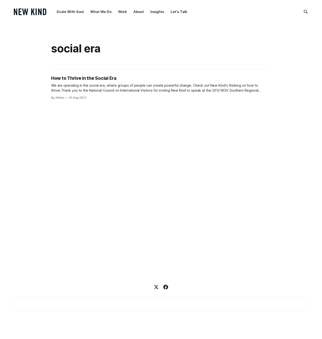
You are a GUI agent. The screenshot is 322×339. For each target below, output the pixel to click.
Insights (157, 11)
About (138, 11)
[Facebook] (165, 287)
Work (122, 11)
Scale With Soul (70, 11)
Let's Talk (179, 11)
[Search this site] (306, 12)
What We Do (100, 11)
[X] (156, 287)
